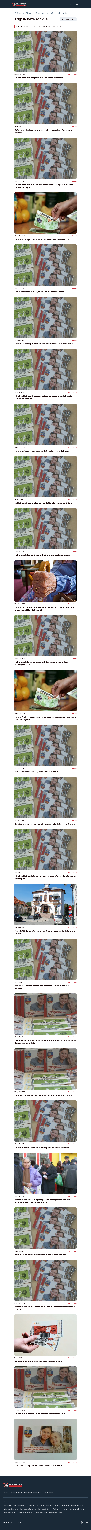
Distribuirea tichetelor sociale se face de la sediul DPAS (40, 1254)
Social (74, 126)
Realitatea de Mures (55, 1513)
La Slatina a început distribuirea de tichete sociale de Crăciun (43, 503)
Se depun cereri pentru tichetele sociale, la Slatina (38, 1466)
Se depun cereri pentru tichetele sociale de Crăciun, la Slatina (43, 1095)
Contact (5, 1492)
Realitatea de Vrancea (62, 1505)
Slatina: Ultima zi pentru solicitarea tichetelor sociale (39, 1413)
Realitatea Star (33, 1505)
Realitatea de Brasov (77, 1505)
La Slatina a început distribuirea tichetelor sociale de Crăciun (43, 344)
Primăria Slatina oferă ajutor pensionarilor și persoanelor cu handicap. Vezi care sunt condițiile (42, 1201)
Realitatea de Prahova (25, 1513)
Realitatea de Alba (46, 1505)
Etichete (29, 13)
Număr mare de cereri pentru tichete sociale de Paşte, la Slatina (44, 824)
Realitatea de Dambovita (28, 1509)
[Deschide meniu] (76, 4)
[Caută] (70, 4)
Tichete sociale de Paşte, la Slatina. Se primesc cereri (39, 291)
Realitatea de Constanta (10, 1509)
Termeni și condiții (16, 1492)
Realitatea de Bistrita (9, 1513)
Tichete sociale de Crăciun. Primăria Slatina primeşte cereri (42, 555)
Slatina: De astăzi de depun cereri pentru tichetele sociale (41, 1147)
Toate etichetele (69, 19)
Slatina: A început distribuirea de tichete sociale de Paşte (41, 451)
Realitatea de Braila (44, 1509)
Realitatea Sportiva (20, 1505)
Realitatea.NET (7, 1505)
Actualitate (72, 74)
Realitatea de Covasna (60, 1509)
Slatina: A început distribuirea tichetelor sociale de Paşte (41, 239)
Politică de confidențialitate (32, 1492)
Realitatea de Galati (41, 1513)
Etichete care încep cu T (44, 13)
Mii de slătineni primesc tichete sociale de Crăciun (38, 1361)
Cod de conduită (49, 1492)
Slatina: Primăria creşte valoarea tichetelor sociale (38, 77)
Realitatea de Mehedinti (77, 1509)
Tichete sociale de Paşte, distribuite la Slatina (36, 772)
